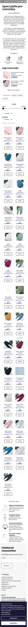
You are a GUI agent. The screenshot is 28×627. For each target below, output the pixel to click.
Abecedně (5, 98)
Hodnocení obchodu (7, 577)
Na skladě (8, 113)
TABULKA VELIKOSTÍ (7, 588)
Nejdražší (20, 95)
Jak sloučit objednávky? (9, 597)
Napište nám (5, 582)
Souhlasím (13, 623)
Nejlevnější (14, 95)
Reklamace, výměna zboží (9, 586)
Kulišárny (8, 119)
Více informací (5, 614)
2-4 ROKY (19, 338)
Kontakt (4, 590)
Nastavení (13, 618)
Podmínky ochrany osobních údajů (11, 581)
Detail (8, 148)
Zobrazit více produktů (13, 90)
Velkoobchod (5, 584)
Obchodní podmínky (7, 579)
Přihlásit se (7, 566)
